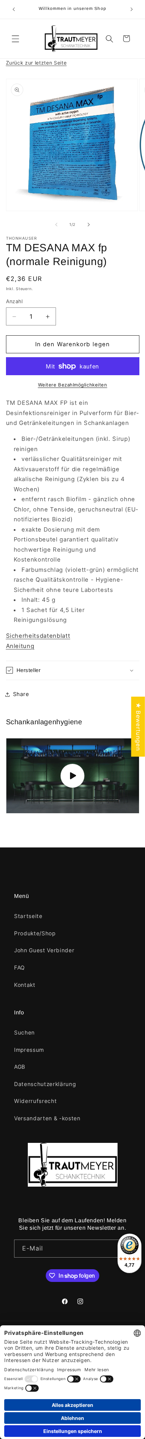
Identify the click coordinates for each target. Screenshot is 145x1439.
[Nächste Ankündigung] (131, 9)
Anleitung (20, 645)
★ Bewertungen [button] (138, 726)
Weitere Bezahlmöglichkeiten (72, 385)
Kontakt (25, 985)
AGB (19, 1066)
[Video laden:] (72, 775)
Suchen (24, 1032)
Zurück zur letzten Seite (36, 63)
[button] (15, 38)
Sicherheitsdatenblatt (38, 635)
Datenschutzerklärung (45, 1084)
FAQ (19, 967)
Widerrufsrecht (35, 1101)
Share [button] (21, 694)
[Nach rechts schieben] (88, 224)
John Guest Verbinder (44, 950)
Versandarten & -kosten (47, 1118)
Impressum (29, 1050)
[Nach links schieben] (56, 224)
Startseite (28, 916)
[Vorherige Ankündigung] (13, 9)
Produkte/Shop (35, 933)
